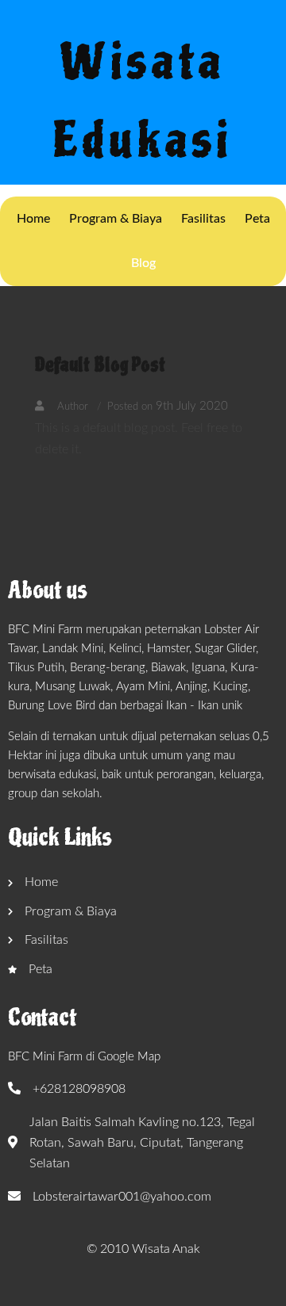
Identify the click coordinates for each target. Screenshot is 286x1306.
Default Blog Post (100, 364)
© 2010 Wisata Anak (143, 1249)
